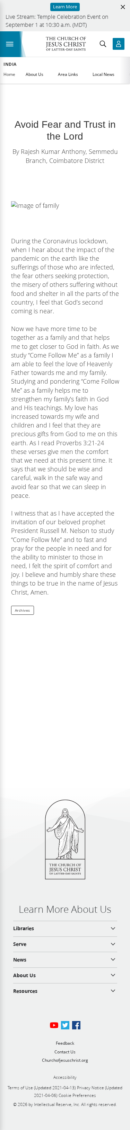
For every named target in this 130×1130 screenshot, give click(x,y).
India (10, 64)
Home (9, 74)
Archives (22, 610)
